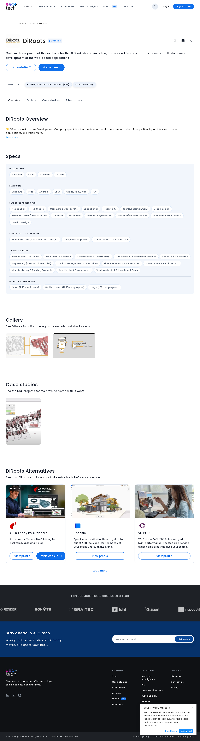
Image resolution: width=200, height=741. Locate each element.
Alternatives (74, 100)
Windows (17, 191)
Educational (91, 208)
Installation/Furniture (99, 215)
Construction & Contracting (93, 256)
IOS (95, 191)
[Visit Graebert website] (139, 609)
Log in (166, 6)
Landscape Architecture (167, 215)
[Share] (191, 41)
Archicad (45, 174)
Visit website (19, 67)
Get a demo (51, 67)
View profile (22, 556)
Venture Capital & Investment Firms (117, 270)
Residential (18, 208)
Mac (30, 191)
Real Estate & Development (74, 270)
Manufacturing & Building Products (32, 270)
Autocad (17, 174)
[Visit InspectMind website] (179, 609)
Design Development (76, 239)
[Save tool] (61, 488)
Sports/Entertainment (135, 208)
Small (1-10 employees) (25, 287)
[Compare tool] (61, 494)
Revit (31, 174)
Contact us (177, 681)
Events (118, 698)
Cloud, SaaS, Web (76, 191)
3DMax (60, 174)
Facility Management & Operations (78, 263)
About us (176, 676)
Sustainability (149, 695)
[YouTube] (13, 695)
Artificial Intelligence (148, 678)
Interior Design (20, 222)
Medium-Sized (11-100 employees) (64, 287)
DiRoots (43, 23)
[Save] (175, 41)
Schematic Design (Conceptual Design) (35, 239)
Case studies (51, 100)
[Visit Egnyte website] (31, 609)
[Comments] (183, 41)
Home (22, 23)
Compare (117, 704)
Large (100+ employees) (104, 287)
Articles (116, 693)
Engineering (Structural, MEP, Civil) (31, 263)
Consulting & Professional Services (136, 256)
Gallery (31, 100)
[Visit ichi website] (107, 609)
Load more (100, 570)
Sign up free (184, 6)
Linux (57, 191)
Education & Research (175, 256)
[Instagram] (19, 695)
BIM (143, 684)
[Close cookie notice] (192, 707)
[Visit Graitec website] (69, 609)
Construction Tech (152, 690)
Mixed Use (75, 215)
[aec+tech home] (11, 6)
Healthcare (37, 208)
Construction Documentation (111, 239)
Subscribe (184, 639)
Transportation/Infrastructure (29, 215)
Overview (14, 100)
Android (44, 191)
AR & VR (146, 701)
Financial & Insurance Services (122, 263)
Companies (118, 687)
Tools (33, 23)
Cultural (58, 215)
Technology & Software (25, 256)
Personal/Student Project (132, 215)
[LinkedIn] (7, 695)
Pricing (174, 687)
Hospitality (110, 208)
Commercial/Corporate (64, 208)
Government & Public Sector (162, 263)
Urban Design (161, 208)
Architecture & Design (58, 256)
